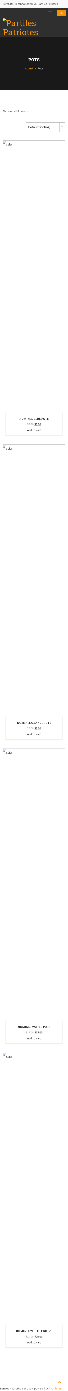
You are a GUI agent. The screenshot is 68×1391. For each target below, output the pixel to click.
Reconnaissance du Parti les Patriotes (36, 4)
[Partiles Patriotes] (34, 27)
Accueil (29, 68)
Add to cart (34, 430)
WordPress (56, 1388)
